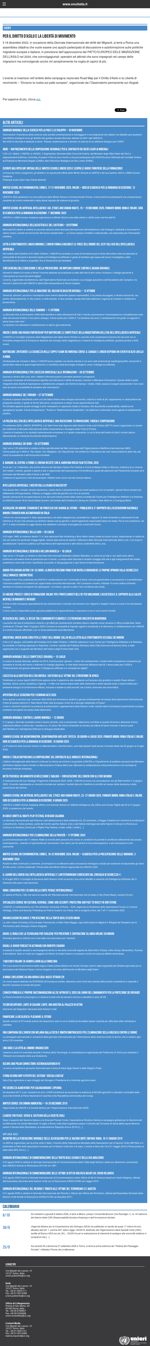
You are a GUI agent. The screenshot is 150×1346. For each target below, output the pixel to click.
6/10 (6, 1215)
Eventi (7, 28)
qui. (38, 99)
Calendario (11, 1206)
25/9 (6, 1247)
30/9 (6, 1227)
